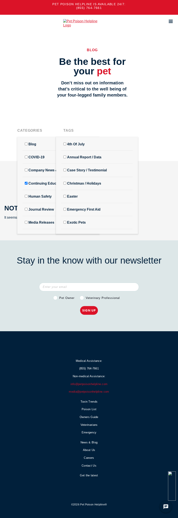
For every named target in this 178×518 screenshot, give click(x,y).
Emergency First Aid (84, 209)
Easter (72, 196)
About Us (89, 450)
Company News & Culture (49, 170)
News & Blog (89, 442)
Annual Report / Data (84, 157)
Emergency (89, 432)
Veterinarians (89, 424)
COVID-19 (36, 157)
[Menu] (170, 21)
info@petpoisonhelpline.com (89, 384)
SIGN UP (89, 310)
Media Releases (41, 222)
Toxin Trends (89, 401)
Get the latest (89, 475)
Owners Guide (89, 417)
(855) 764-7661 (89, 8)
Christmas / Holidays (84, 183)
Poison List (89, 409)
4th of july (76, 144)
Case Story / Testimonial (87, 170)
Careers (89, 457)
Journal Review (41, 209)
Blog (32, 144)
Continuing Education (46, 183)
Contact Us (89, 465)
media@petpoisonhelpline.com (89, 391)
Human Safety (40, 196)
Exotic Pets (76, 222)
